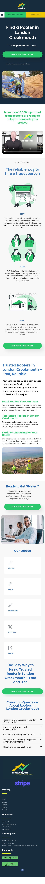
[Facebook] (22, 870)
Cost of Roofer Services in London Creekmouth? (19, 720)
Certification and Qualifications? (19, 734)
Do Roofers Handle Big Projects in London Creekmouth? (19, 740)
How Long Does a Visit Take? (17, 746)
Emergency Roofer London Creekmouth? (16, 728)
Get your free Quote (22, 54)
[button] (2, 15)
